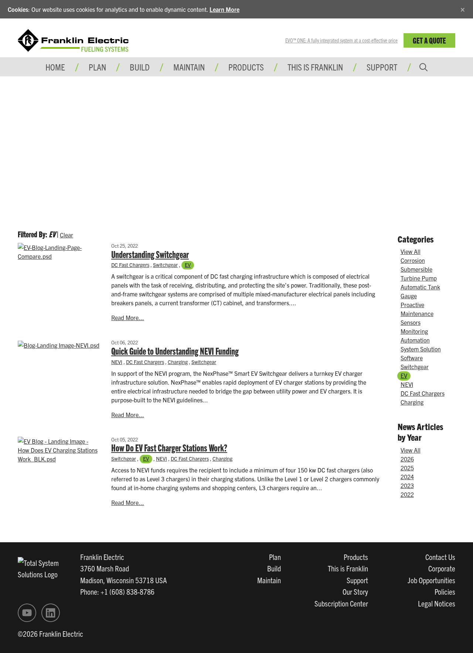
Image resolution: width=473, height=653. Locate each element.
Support (382, 66)
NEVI (116, 361)
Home (55, 66)
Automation (415, 340)
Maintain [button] (189, 66)
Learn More (224, 9)
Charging (178, 361)
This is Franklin (315, 66)
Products (356, 556)
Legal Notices (436, 603)
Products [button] (246, 66)
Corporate (441, 568)
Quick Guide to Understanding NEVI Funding (175, 351)
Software (412, 357)
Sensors (411, 322)
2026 (407, 459)
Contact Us (440, 556)
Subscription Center (341, 603)
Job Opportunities (431, 580)
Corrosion (413, 260)
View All (411, 251)
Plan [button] (97, 66)
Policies (445, 591)
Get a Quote (429, 40)
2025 (407, 467)
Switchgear (165, 264)
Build (274, 568)
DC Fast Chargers (130, 264)
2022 (407, 494)
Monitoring (414, 331)
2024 (407, 476)
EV (188, 264)
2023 (407, 485)
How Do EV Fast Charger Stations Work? (169, 447)
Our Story (355, 591)
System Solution (421, 349)
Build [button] (140, 66)
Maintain (269, 580)
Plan (275, 556)
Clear (66, 234)
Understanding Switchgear (150, 254)
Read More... (127, 317)
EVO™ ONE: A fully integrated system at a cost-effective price (341, 40)
